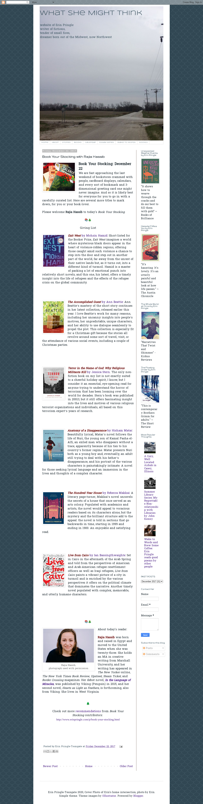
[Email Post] (120, 746)
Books (78, 142)
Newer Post (50, 766)
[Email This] (44, 751)
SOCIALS (143, 142)
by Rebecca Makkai (99, 493)
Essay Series (106, 142)
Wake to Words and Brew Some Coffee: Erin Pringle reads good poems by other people (151, 553)
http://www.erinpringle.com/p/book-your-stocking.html (88, 719)
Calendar (90, 142)
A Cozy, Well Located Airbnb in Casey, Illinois (150, 464)
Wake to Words (126, 142)
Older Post (126, 766)
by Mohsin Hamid (87, 236)
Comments (152, 654)
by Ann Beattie (95, 302)
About (55, 142)
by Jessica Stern (96, 370)
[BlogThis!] (47, 751)
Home (44, 142)
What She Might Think (91, 13)
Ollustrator (109, 796)
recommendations (88, 711)
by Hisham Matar (100, 431)
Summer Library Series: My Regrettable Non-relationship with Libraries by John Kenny (151, 505)
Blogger (138, 796)
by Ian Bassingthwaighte (96, 556)
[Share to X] (50, 751)
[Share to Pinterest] (57, 751)
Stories (66, 142)
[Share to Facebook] (54, 751)
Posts (149, 648)
